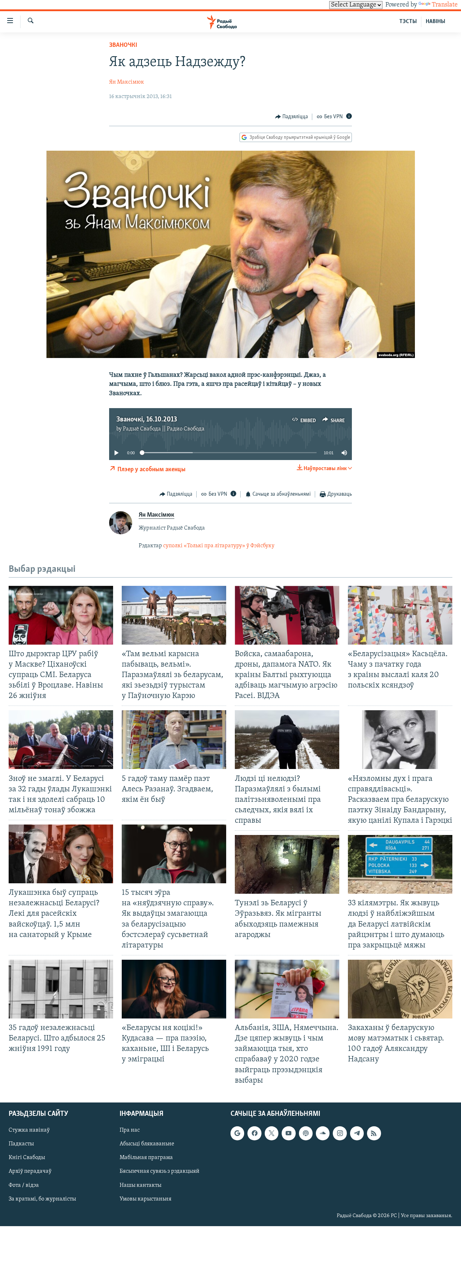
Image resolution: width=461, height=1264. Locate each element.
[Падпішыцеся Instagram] (339, 1133)
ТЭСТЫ (408, 22)
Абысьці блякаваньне (147, 1144)
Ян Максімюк (126, 82)
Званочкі (123, 45)
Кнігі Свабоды (27, 1158)
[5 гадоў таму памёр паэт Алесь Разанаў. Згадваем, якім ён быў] (174, 739)
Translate (445, 5)
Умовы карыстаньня (145, 1199)
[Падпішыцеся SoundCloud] (323, 1133)
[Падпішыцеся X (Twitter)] (271, 1133)
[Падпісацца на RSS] (374, 1133)
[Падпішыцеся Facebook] (254, 1133)
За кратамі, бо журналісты (42, 1199)
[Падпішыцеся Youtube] (288, 1133)
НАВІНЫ (435, 22)
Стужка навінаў (29, 1130)
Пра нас (130, 1130)
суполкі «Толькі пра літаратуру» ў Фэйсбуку (218, 546)
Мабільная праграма (146, 1158)
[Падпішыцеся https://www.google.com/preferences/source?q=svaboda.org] (237, 1133)
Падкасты (21, 1144)
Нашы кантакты (140, 1185)
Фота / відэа (24, 1185)
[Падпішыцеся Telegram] (357, 1133)
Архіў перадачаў (30, 1171)
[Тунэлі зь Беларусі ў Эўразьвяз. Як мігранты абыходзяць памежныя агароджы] (287, 864)
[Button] (291, 116)
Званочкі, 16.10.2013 (146, 419)
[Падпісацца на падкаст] (306, 1133)
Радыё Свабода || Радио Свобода (164, 429)
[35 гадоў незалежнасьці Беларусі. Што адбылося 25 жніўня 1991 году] (61, 989)
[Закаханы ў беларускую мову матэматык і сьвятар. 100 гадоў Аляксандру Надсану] (400, 989)
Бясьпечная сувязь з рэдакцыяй (160, 1171)
